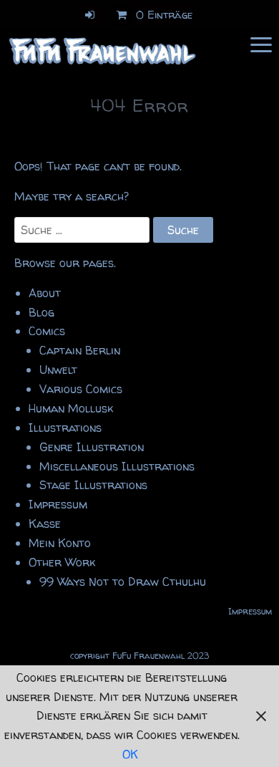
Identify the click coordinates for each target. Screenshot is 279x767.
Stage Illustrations (93, 485)
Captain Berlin (79, 350)
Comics (47, 331)
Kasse (45, 523)
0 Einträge (164, 14)
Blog (41, 312)
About (45, 293)
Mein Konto (60, 543)
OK (130, 754)
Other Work (62, 562)
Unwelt (58, 369)
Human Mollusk (71, 408)
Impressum (58, 504)
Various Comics (80, 389)
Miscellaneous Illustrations (117, 466)
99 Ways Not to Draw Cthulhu (122, 581)
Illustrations (65, 427)
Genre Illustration (91, 447)
